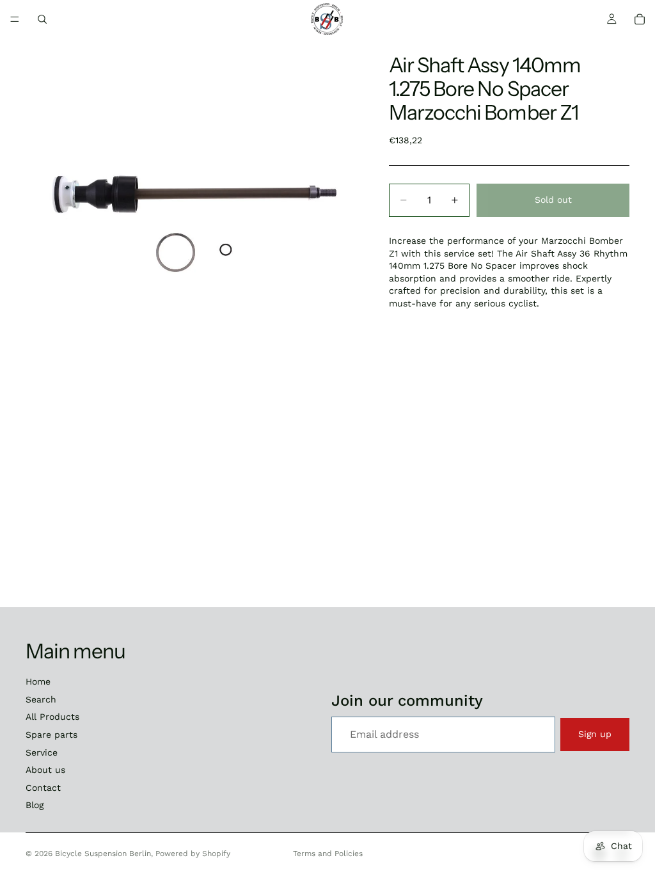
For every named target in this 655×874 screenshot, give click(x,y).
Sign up (595, 734)
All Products (52, 716)
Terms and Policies (328, 853)
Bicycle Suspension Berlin (103, 853)
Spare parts (51, 734)
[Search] (42, 19)
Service (42, 752)
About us (45, 770)
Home (38, 681)
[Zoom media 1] (192, 204)
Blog (34, 805)
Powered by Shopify (192, 853)
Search (41, 699)
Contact (43, 788)
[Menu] (14, 19)
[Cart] (640, 19)
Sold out (553, 200)
